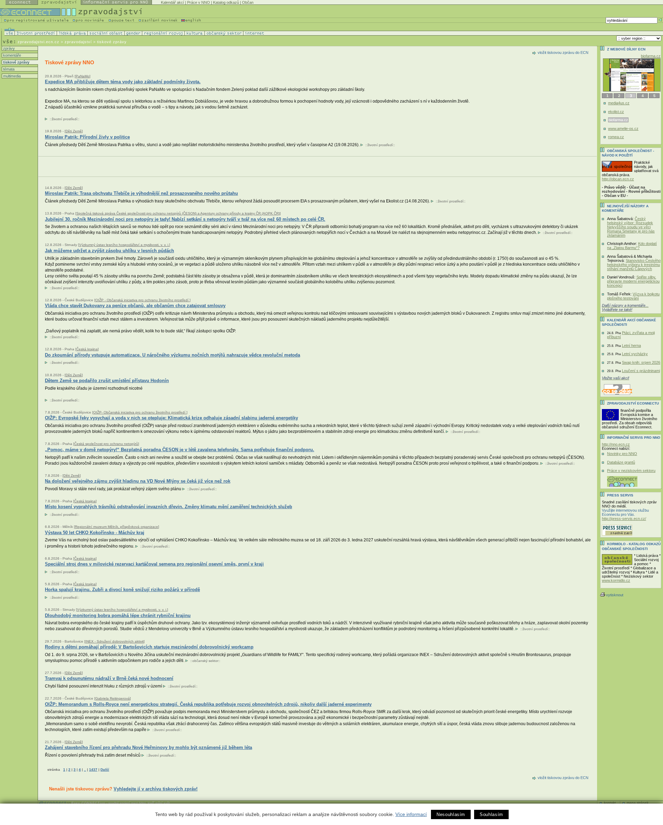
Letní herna (631, 345)
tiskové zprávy (15, 62)
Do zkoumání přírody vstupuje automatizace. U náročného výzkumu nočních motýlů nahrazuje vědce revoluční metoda (172, 355)
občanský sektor (205, 661)
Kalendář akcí (172, 2)
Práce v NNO (198, 2)
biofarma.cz (618, 120)
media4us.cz (619, 103)
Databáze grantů (621, 462)
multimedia (11, 76)
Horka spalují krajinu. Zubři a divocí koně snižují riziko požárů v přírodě (122, 589)
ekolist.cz (616, 112)
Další (104, 769)
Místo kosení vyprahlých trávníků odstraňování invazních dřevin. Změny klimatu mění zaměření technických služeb (168, 506)
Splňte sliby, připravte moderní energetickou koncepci (633, 281)
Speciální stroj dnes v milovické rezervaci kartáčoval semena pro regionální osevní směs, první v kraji (154, 564)
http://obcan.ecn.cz (618, 179)
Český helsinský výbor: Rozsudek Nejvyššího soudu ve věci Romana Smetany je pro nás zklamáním (631, 227)
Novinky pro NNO (622, 454)
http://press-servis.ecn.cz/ (624, 518)
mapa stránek (637, 803)
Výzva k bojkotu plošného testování (633, 296)
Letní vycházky (635, 354)
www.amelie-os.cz (623, 128)
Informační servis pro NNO (633, 437)
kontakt (610, 803)
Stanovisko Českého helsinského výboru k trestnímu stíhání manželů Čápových (634, 264)
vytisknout (614, 595)
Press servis (620, 495)
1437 (93, 769)
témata (8, 69)
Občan (247, 2)
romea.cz (616, 137)
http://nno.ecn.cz (616, 444)
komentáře (11, 55)
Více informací (411, 814)
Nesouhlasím (450, 814)
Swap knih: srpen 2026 (641, 362)
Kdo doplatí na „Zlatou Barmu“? (632, 245)
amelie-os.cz (650, 56)
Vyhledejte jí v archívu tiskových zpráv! (156, 788)
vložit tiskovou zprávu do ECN (563, 52)
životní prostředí (64, 119)
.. (85, 769)
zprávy (8, 48)
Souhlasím (491, 814)
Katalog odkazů (226, 2)
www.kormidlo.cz (616, 580)
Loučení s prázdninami (641, 371)
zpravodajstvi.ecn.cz (38, 42)
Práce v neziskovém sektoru (631, 470)
